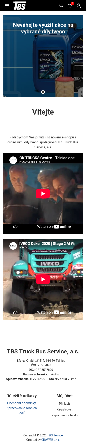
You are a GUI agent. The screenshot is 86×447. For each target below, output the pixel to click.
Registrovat (64, 409)
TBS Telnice (55, 435)
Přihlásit (64, 403)
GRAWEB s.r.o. (50, 439)
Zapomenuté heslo (65, 415)
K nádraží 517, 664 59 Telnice (45, 361)
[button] (43, 92)
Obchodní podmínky (21, 403)
